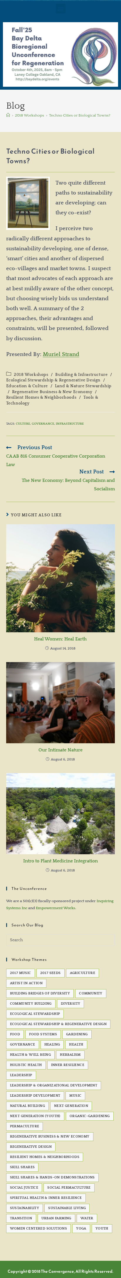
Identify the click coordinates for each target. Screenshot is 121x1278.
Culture (23, 424)
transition (21, 1218)
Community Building (31, 1004)
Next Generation (71, 1106)
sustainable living (67, 1208)
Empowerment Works (55, 908)
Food (15, 1034)
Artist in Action (26, 983)
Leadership (21, 1075)
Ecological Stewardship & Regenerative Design (53, 380)
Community (90, 993)
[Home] (8, 115)
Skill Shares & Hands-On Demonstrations (52, 1177)
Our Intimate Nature (60, 750)
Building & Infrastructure (81, 374)
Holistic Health (26, 1065)
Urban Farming (56, 1218)
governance (43, 424)
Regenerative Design (31, 1147)
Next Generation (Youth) (35, 1116)
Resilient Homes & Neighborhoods (41, 397)
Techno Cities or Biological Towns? (79, 115)
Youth (101, 1228)
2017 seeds (50, 973)
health (76, 1044)
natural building (27, 1106)
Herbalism (70, 1055)
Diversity (70, 1004)
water (86, 1218)
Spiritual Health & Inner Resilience (46, 1198)
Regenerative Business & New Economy (52, 392)
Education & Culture (27, 386)
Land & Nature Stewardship (83, 386)
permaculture (24, 1126)
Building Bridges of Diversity (40, 993)
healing (52, 1044)
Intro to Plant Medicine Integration (60, 861)
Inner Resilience (67, 1065)
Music (75, 1096)
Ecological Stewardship (35, 1014)
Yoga (81, 1228)
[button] (60, 8)
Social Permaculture (69, 1188)
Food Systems (43, 1034)
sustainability (24, 1208)
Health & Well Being (30, 1055)
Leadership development (35, 1096)
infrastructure (70, 424)
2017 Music (20, 973)
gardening (77, 1034)
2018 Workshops (31, 374)
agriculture (82, 973)
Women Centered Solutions (38, 1228)
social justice (24, 1188)
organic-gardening (90, 1116)
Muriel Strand (61, 354)
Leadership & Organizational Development (54, 1085)
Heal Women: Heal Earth (60, 639)
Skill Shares (22, 1167)
